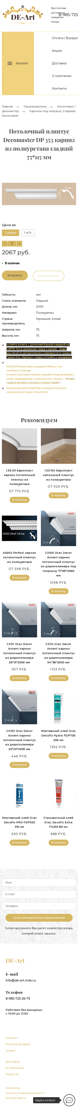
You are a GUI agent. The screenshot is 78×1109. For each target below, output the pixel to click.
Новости (12, 1074)
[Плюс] (19, 244)
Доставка (59, 63)
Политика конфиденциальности (25, 1093)
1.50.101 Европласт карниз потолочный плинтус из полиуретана (19, 477)
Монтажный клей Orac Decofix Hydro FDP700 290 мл (58, 735)
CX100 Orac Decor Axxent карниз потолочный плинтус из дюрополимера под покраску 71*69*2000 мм (58, 564)
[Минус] (5, 244)
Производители (35, 106)
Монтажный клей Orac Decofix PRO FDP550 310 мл (19, 822)
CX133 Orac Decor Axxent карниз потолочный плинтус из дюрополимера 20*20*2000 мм (19, 740)
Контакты (59, 88)
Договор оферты (16, 1098)
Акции (57, 51)
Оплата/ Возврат (18, 1044)
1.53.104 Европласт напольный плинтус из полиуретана (58, 475)
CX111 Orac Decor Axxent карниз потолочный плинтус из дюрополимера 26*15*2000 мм (19, 653)
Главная (7, 106)
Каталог (12, 1038)
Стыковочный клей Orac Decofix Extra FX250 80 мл (58, 822)
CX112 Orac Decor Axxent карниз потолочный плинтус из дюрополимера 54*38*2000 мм (58, 653)
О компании (61, 76)
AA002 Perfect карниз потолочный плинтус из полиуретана (19, 557)
